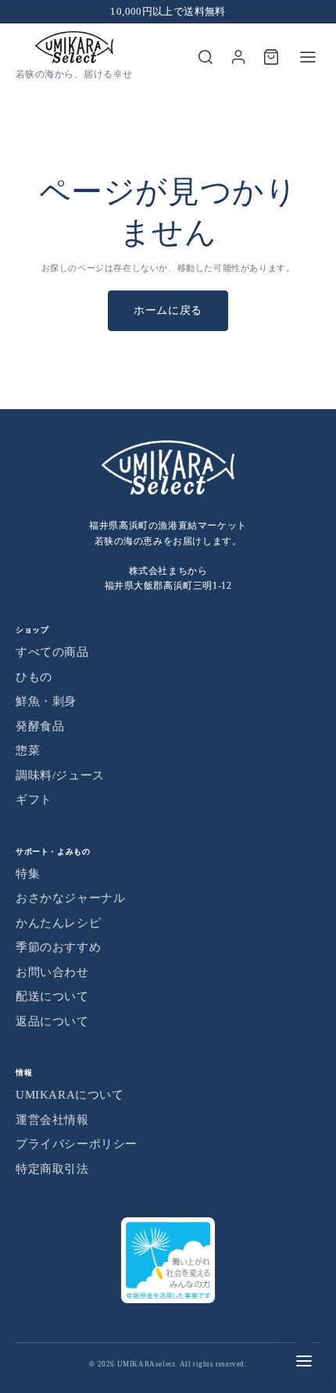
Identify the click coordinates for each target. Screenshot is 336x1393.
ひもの (34, 677)
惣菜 (28, 750)
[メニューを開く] (307, 57)
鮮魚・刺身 (46, 701)
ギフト (34, 799)
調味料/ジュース (60, 775)
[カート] (271, 57)
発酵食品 (40, 726)
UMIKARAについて (70, 1094)
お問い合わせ (52, 972)
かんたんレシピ (58, 923)
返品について (52, 1021)
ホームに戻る (168, 310)
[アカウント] (238, 57)
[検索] (205, 57)
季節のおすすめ (58, 947)
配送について (52, 996)
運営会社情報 (52, 1119)
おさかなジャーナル (70, 898)
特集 (28, 874)
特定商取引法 (52, 1169)
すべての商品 (52, 652)
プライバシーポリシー (77, 1144)
